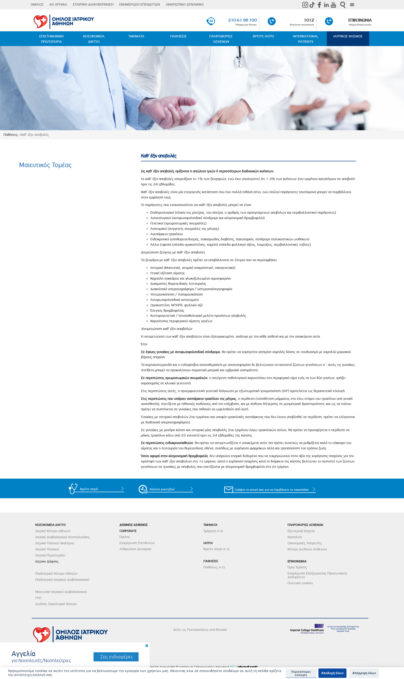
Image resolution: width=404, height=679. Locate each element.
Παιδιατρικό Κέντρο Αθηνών (56, 573)
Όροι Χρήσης (297, 567)
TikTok (312, 4)
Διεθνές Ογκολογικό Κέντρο (56, 604)
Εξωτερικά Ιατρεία (301, 531)
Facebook (319, 4)
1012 (309, 20)
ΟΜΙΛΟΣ (37, 4)
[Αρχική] (87, 20)
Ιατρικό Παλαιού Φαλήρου (54, 543)
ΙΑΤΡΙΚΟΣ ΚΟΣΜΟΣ (348, 36)
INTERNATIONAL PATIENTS (305, 39)
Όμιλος (124, 537)
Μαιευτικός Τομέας (45, 165)
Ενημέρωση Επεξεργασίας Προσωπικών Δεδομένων (317, 575)
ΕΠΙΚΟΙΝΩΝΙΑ (359, 20)
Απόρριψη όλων (364, 673)
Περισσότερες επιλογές (301, 673)
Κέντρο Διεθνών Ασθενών (307, 549)
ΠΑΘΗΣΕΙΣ (178, 36)
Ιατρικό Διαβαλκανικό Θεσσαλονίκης (62, 537)
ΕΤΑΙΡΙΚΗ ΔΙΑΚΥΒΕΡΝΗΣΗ (93, 4)
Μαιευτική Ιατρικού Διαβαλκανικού (61, 592)
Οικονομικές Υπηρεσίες (305, 543)
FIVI (38, 598)
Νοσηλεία (295, 537)
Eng (352, 4)
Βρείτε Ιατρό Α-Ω (216, 549)
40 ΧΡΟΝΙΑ (58, 4)
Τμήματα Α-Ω (213, 531)
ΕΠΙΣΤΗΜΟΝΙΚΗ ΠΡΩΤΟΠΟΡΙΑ (51, 39)
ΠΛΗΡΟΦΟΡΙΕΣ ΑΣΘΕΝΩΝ (221, 39)
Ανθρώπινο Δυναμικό (135, 549)
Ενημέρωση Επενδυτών (137, 543)
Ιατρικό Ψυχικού (47, 549)
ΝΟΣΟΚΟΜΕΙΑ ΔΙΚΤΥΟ (94, 39)
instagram (305, 4)
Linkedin (326, 4)
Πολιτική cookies (300, 583)
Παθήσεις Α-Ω (214, 567)
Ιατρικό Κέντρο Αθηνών (52, 531)
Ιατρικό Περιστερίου (50, 555)
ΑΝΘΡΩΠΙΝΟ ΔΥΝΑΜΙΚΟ (185, 4)
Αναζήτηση (343, 5)
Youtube (333, 4)
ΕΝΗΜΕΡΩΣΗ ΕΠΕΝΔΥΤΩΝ (139, 4)
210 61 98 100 (242, 20)
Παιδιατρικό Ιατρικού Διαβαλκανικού (62, 580)
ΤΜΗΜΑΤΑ (136, 36)
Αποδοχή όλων (332, 673)
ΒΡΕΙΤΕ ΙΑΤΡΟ (263, 36)
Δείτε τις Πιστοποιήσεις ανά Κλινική (200, 630)
